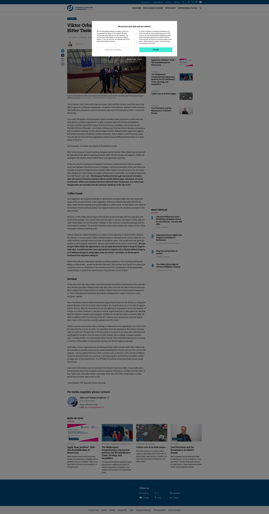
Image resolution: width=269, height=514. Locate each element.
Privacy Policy (131, 59)
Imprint (139, 59)
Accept (156, 50)
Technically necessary (113, 50)
